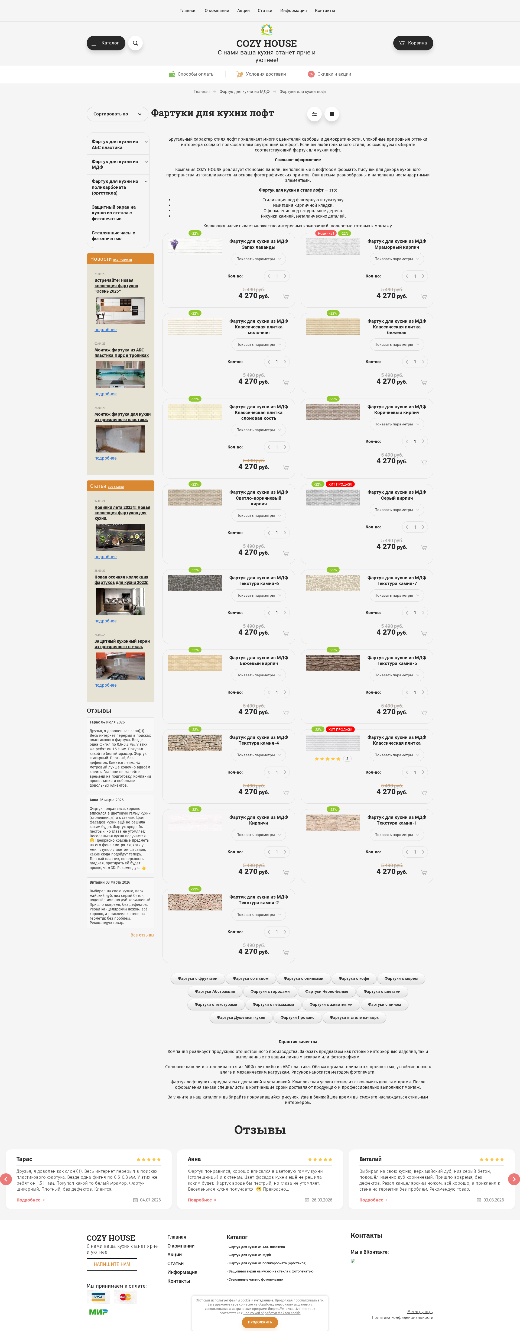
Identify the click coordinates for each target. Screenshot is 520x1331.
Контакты (325, 10)
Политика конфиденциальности (402, 1317)
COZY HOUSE (266, 43)
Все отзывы (142, 935)
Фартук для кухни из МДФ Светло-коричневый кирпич (258, 497)
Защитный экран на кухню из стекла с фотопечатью (114, 212)
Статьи (265, 10)
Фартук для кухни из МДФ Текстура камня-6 (258, 580)
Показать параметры (255, 259)
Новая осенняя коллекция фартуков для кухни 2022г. (121, 579)
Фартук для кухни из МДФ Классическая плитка (397, 740)
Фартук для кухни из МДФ (115, 164)
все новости (122, 259)
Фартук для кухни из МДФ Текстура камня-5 (397, 660)
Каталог (110, 43)
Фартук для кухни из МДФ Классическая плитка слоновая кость (258, 412)
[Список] (331, 114)
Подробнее (28, 1200)
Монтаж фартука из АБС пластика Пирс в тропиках (122, 352)
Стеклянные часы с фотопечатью (113, 235)
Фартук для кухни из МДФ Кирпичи (258, 820)
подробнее (106, 329)
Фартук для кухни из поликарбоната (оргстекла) (115, 187)
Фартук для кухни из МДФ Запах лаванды (258, 244)
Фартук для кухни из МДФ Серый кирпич (397, 494)
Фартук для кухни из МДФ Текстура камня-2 (258, 899)
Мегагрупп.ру (420, 1311)
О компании (217, 10)
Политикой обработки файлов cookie (272, 1313)
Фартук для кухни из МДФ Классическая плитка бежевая (397, 326)
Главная (188, 10)
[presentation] (6, 1179)
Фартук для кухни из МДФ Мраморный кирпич (397, 244)
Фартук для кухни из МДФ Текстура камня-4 (258, 740)
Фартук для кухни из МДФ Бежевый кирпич (258, 660)
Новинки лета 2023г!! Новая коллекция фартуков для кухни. (122, 513)
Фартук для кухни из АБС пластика (115, 144)
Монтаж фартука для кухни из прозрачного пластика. (123, 417)
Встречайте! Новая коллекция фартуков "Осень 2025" (116, 286)
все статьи (116, 487)
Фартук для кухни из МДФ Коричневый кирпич (397, 409)
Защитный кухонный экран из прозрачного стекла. (122, 644)
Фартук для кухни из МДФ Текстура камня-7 (397, 580)
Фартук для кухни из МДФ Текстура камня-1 (397, 820)
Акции (243, 10)
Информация (293, 10)
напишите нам (112, 1264)
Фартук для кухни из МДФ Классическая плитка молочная (258, 326)
